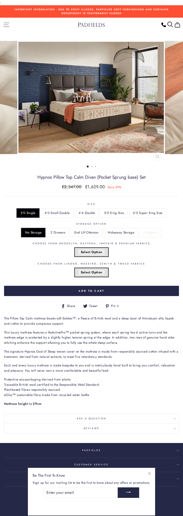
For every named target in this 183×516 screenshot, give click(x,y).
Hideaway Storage (121, 232)
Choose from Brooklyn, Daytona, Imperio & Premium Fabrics (91, 243)
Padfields (91, 450)
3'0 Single (27, 212)
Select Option (91, 252)
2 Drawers (58, 232)
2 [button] (92, 167)
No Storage (33, 232)
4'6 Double (87, 212)
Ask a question (92, 418)
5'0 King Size (114, 212)
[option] (91, 12)
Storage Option (91, 224)
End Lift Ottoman (86, 232)
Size (91, 204)
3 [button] (96, 167)
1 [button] (88, 167)
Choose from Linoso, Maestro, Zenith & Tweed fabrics (91, 264)
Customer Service (91, 464)
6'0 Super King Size (147, 212)
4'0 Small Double (57, 212)
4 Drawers (150, 232)
